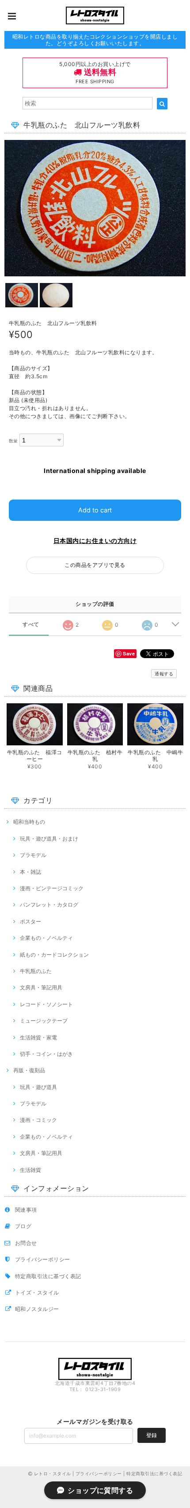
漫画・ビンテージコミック (52, 888)
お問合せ (26, 1243)
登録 (151, 1435)
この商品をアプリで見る (95, 565)
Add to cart (95, 510)
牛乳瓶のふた (36, 971)
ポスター (30, 921)
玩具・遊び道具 (38, 1087)
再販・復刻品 (29, 1070)
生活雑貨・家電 (38, 1037)
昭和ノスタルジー (37, 1309)
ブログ (23, 1226)
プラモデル (33, 855)
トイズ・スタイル (37, 1292)
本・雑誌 (30, 871)
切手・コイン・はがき (46, 1054)
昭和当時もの (29, 821)
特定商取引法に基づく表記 (48, 1276)
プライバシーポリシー (42, 1259)
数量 (13, 440)
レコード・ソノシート (46, 1004)
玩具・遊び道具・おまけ (49, 838)
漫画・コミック (38, 1119)
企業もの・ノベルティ (46, 937)
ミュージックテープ (44, 1020)
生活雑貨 (30, 1170)
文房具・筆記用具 (41, 987)
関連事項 (26, 1209)
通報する (164, 673)
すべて (31, 624)
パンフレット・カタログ (49, 904)
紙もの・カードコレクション (54, 954)
